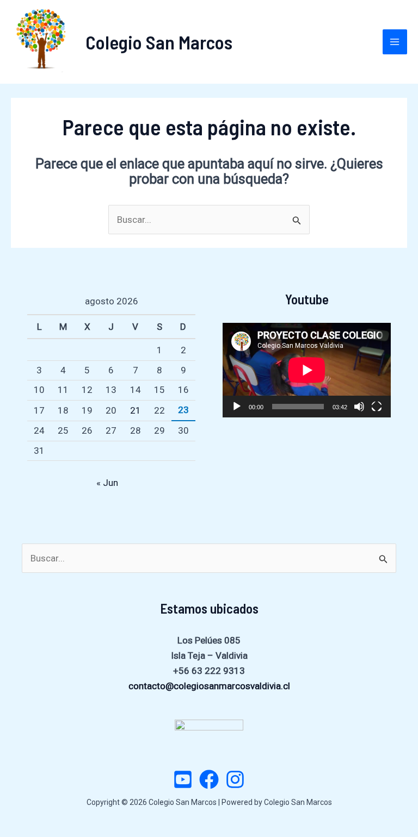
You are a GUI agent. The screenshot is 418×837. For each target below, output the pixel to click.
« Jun (107, 482)
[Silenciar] (359, 406)
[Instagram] (235, 779)
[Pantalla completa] (376, 406)
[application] (307, 370)
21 (135, 410)
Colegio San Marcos (158, 41)
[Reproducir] (236, 406)
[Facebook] (209, 779)
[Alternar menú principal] (395, 41)
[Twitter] (183, 779)
